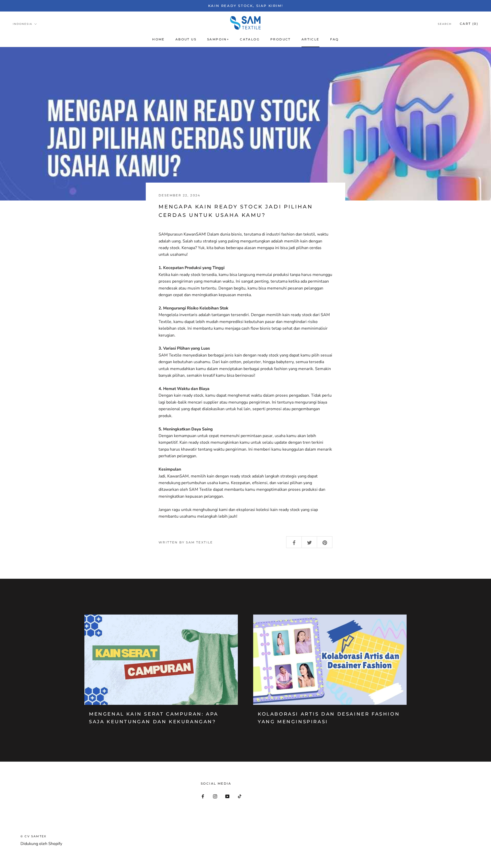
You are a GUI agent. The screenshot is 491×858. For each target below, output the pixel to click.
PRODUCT (280, 39)
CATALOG (250, 39)
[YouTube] (227, 796)
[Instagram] (215, 796)
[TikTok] (240, 796)
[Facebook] (203, 796)
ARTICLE (310, 39)
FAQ (334, 39)
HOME (158, 39)
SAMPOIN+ (218, 39)
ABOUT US (185, 39)
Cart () (469, 24)
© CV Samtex (33, 836)
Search (445, 24)
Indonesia (22, 24)
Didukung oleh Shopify (41, 843)
